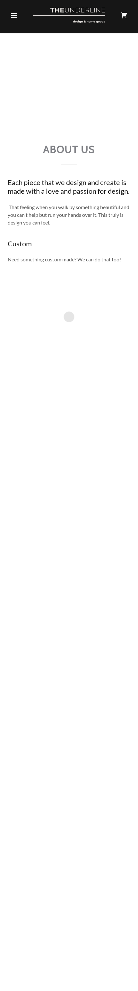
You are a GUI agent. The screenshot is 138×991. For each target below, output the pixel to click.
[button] (17, 15)
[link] (69, 15)
